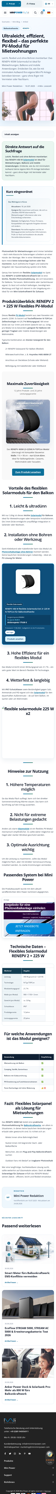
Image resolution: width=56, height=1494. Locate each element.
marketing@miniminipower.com (35, 1442)
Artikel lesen (11, 1278)
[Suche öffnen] (35, 13)
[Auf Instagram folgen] (15, 1449)
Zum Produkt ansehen (28, 472)
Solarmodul (28, 159)
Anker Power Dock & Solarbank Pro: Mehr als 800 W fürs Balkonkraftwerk (28, 1385)
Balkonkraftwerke (11, 28)
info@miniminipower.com (34, 1439)
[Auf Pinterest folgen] (25, 1449)
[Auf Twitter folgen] (10, 1449)
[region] (28, 990)
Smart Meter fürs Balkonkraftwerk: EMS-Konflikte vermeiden (27, 1270)
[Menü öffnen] (5, 13)
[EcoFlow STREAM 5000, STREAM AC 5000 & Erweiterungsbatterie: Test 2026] (28, 1300)
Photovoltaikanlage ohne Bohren (17, 551)
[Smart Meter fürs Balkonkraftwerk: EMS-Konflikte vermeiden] (28, 1244)
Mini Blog (16, 22)
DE (49, 13)
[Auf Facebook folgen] (5, 1449)
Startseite (6, 22)
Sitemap (47, 1486)
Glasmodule (23, 828)
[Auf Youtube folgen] (29, 1449)
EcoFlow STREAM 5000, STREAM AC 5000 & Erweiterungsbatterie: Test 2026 (27, 1327)
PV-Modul (20, 315)
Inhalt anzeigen (11, 134)
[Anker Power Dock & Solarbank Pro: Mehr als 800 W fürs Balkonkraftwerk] (28, 1358)
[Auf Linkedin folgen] (19, 1449)
